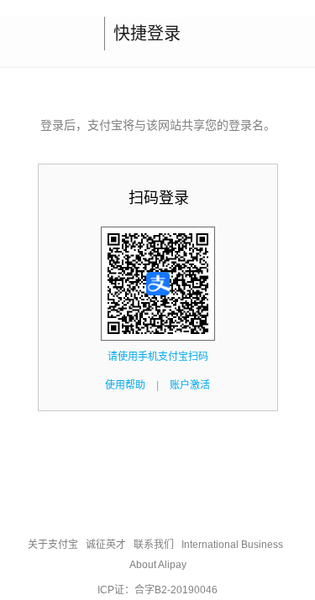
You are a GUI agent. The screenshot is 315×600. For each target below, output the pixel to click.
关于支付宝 (53, 544)
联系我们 (154, 544)
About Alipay (157, 565)
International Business (232, 544)
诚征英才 (106, 544)
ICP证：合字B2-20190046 (157, 590)
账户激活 (190, 385)
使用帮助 (125, 385)
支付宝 (48, 33)
